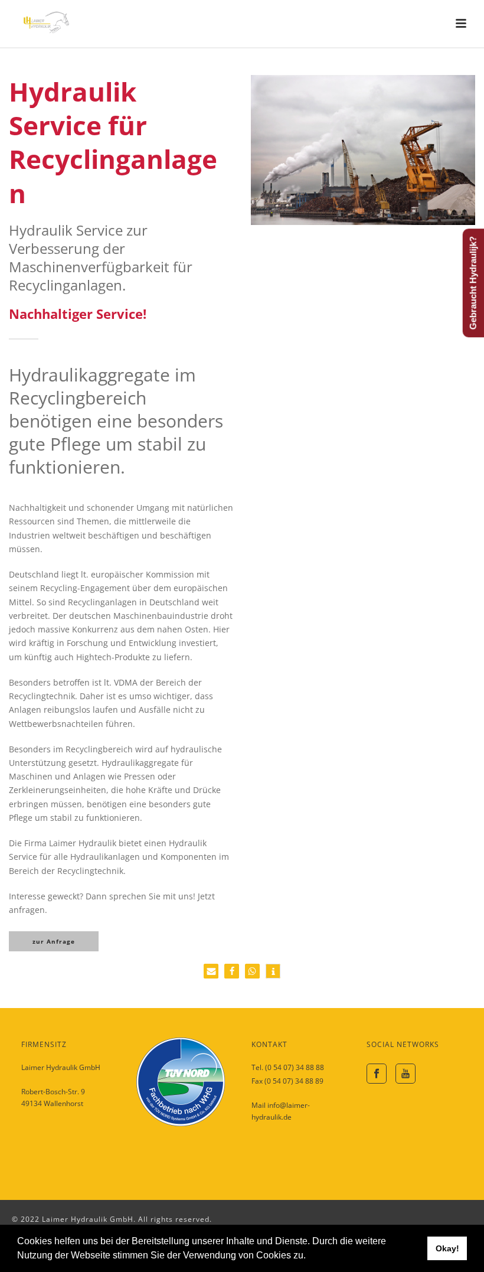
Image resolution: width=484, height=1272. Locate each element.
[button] (310, 1256)
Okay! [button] (447, 1248)
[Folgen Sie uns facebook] (377, 1074)
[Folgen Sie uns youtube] (405, 1074)
